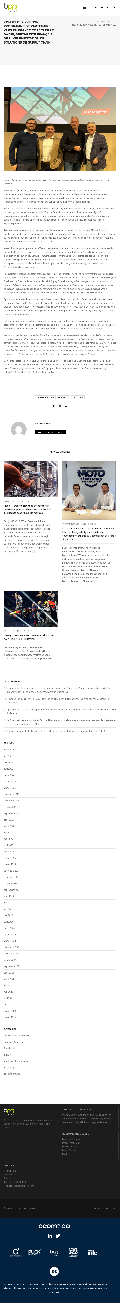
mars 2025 (9, 851)
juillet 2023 (9, 979)
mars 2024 (9, 928)
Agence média (83, 1284)
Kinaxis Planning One (14, 248)
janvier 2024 (10, 941)
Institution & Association (16, 1061)
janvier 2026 (10, 788)
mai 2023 (8, 992)
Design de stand (47, 1288)
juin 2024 (8, 909)
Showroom (62, 1288)
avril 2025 (8, 845)
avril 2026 (8, 769)
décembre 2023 (12, 947)
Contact (113, 1208)
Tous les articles (107, 25)
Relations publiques (12, 1288)
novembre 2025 (11, 800)
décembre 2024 (12, 871)
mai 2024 (8, 915)
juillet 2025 (9, 826)
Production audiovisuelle (79, 1288)
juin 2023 (8, 985)
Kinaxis (7, 190)
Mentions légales (101, 1208)
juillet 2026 (9, 749)
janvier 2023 (10, 1017)
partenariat (63, 397)
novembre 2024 (11, 877)
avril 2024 (8, 922)
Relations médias (30, 1288)
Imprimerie (54, 1292)
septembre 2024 (12, 890)
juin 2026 (8, 756)
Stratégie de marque (66, 1284)
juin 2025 (8, 832)
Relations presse (99, 1284)
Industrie (77, 25)
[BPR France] (10, 7)
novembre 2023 (11, 953)
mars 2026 (9, 775)
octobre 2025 (10, 807)
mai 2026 (8, 762)
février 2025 (10, 858)
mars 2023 (9, 1004)
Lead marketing (48, 1284)
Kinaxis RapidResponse (45, 397)
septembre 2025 (12, 813)
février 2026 (10, 781)
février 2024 (10, 934)
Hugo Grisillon (43, 424)
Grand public (10, 1048)
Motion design (98, 1288)
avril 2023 (8, 998)
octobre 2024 (10, 883)
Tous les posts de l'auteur (50, 432)
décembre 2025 (12, 794)
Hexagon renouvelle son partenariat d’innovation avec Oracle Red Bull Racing (30, 637)
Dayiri (68, 194)
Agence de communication (14, 1284)
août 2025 (9, 820)
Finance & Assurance (14, 1042)
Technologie (90, 25)
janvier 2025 (10, 864)
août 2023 (9, 972)
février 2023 (10, 1011)
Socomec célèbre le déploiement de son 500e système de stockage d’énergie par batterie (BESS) (56, 731)
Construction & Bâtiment (16, 1035)
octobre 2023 (10, 960)
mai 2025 (8, 839)
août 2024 (9, 896)
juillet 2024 (9, 902)
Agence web (33, 1284)
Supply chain (77, 397)
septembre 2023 (12, 966)
